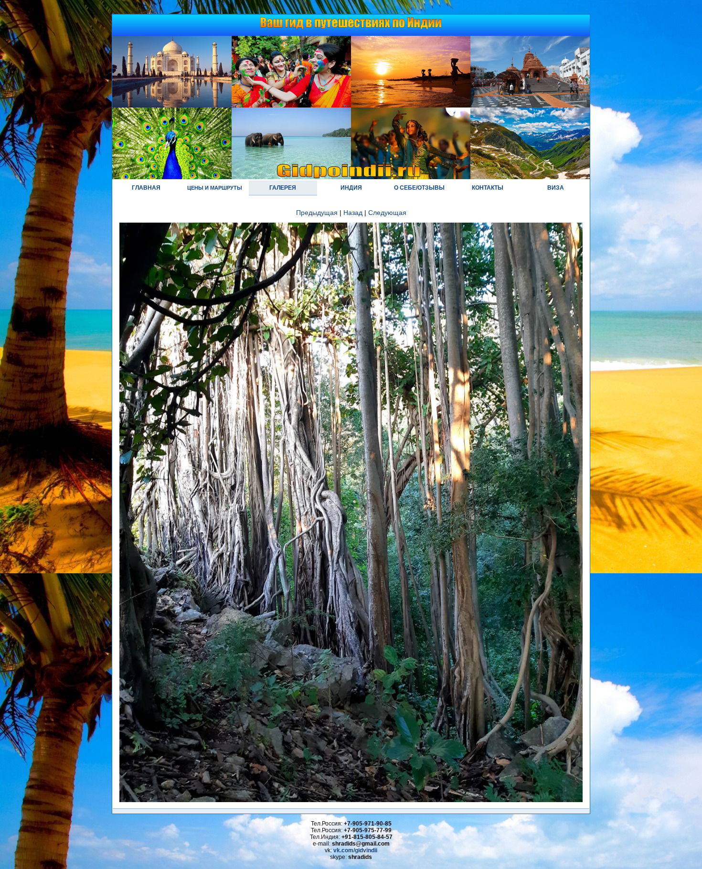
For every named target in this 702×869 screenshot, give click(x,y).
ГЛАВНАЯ (146, 187)
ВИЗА (555, 187)
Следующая (387, 212)
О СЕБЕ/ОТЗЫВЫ (419, 187)
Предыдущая (317, 212)
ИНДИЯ (351, 187)
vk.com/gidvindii (355, 850)
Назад (352, 212)
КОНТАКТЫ (487, 187)
